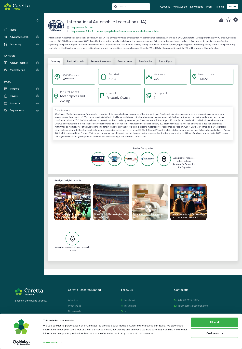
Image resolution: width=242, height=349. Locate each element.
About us (165, 6)
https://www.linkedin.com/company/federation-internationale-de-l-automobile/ (115, 31)
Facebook (129, 299)
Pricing (220, 6)
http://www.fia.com (82, 27)
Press (209, 6)
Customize (212, 333)
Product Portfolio (75, 61)
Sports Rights (165, 61)
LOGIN (232, 6)
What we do (180, 6)
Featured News (125, 61)
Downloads (196, 6)
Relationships (145, 61)
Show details (50, 342)
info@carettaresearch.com (193, 305)
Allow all (214, 322)
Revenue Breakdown (101, 61)
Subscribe (177, 157)
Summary (55, 61)
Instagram (130, 305)
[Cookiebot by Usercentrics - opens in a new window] (21, 342)
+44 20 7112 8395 (188, 299)
